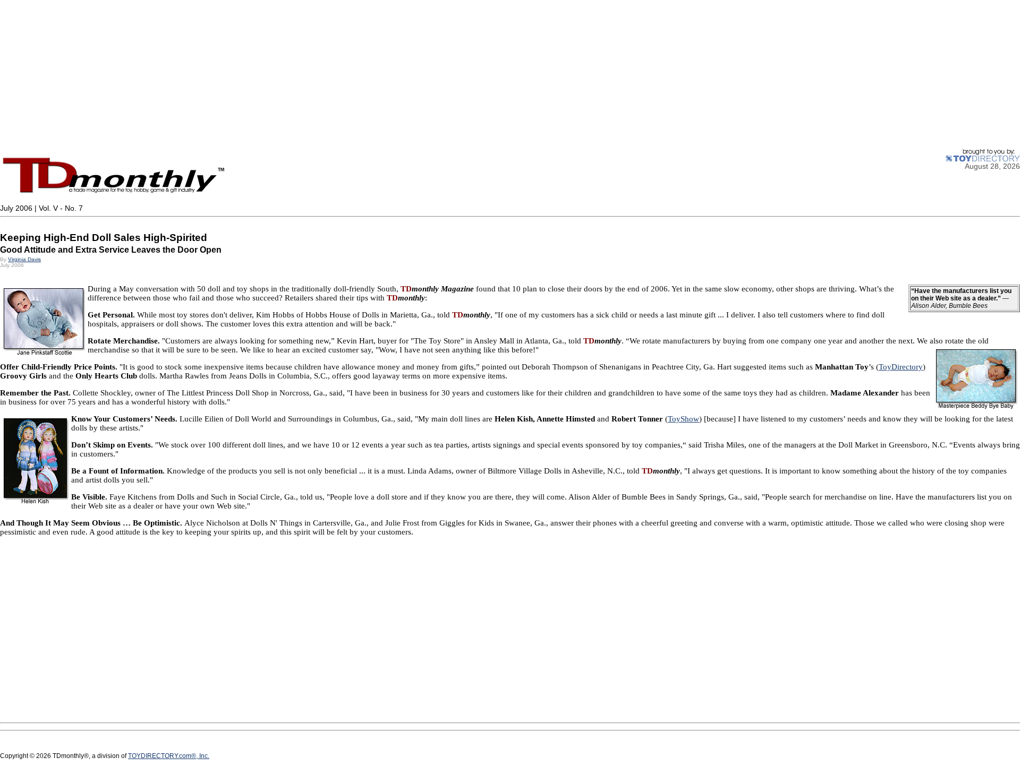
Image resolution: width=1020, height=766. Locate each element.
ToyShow (683, 419)
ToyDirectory (901, 367)
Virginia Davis (24, 259)
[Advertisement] (319, 74)
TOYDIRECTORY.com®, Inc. (168, 756)
